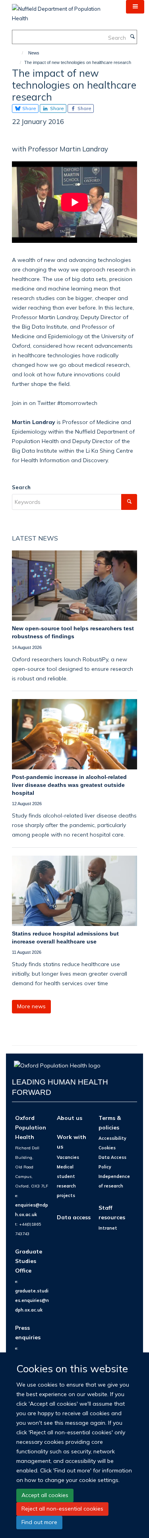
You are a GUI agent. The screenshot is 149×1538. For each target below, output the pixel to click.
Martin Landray (33, 421)
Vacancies (68, 1157)
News (33, 52)
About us (69, 1117)
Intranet (108, 1228)
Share (28, 108)
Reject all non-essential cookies (62, 1508)
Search (21, 487)
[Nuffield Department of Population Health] (63, 11)
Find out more (39, 1522)
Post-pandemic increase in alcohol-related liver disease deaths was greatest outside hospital (69, 785)
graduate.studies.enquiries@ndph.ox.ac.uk (32, 1300)
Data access (74, 1217)
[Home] (19, 52)
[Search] (132, 37)
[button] (135, 7)
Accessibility (112, 1138)
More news (31, 1006)
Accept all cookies (44, 1495)
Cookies (107, 1148)
